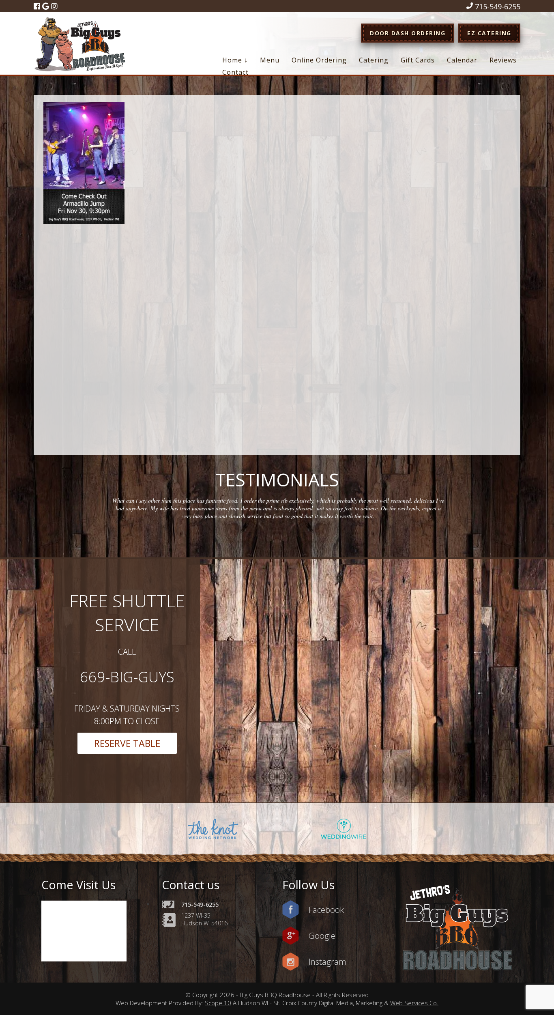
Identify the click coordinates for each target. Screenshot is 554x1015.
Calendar (462, 60)
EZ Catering (489, 33)
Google (322, 935)
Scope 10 (218, 1003)
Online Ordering (319, 60)
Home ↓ (235, 60)
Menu (269, 60)
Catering (374, 60)
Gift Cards (418, 60)
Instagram (327, 961)
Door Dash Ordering (407, 33)
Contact (235, 72)
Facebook (326, 909)
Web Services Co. (414, 1003)
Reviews (503, 60)
